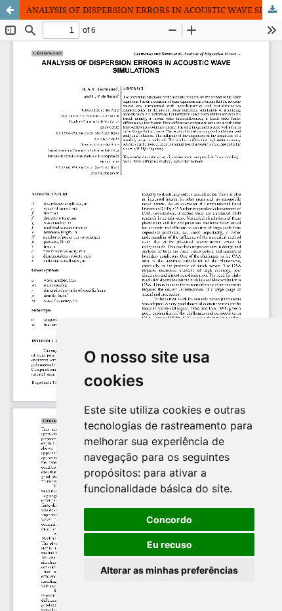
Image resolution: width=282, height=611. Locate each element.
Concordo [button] (169, 519)
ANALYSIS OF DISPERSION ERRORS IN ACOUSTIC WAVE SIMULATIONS (154, 10)
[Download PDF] (272, 10)
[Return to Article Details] (10, 10)
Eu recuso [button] (169, 544)
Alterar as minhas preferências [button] (169, 570)
